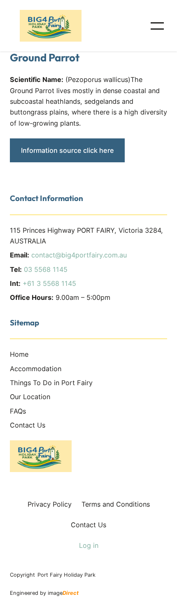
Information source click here (67, 150)
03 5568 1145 (46, 269)
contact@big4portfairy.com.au (79, 255)
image (63, 593)
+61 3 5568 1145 (49, 283)
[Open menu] (157, 26)
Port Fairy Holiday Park (66, 575)
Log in (88, 545)
